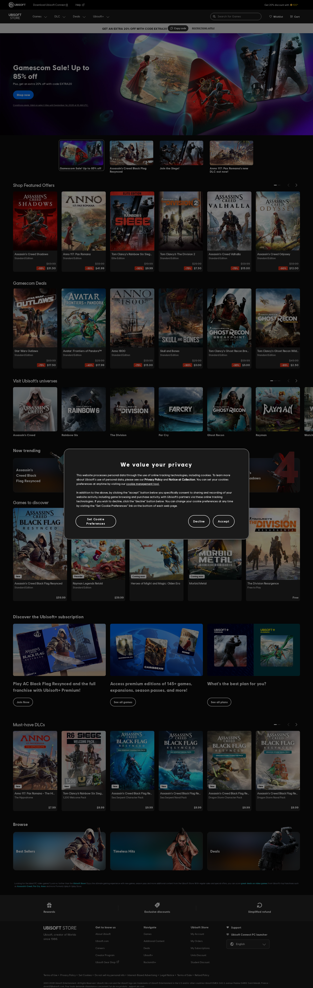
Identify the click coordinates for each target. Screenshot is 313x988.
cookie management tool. (142, 483)
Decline (199, 521)
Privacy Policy (153, 479)
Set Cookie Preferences (95, 521)
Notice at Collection (182, 479)
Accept (223, 521)
